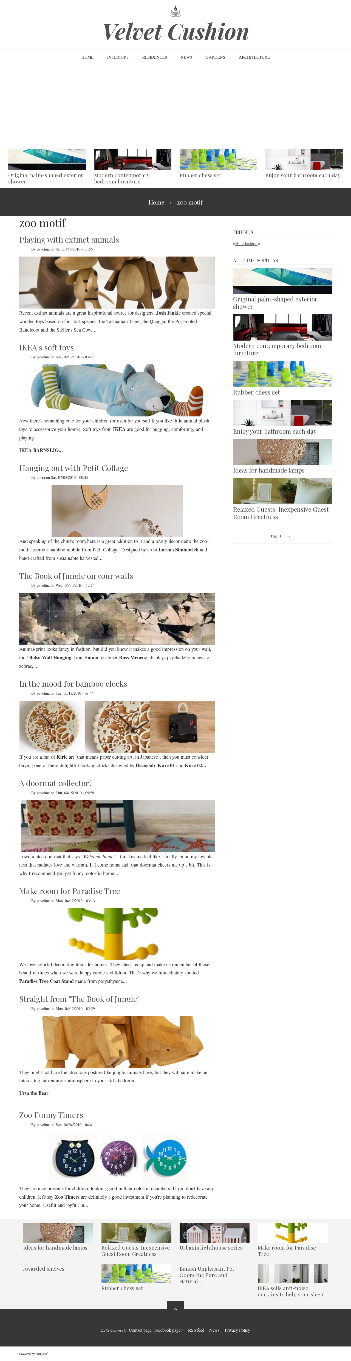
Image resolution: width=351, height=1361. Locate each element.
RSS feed (196, 1330)
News (186, 57)
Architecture (254, 57)
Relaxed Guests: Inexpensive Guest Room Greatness (281, 513)
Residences (154, 57)
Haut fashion (246, 243)
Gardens (215, 57)
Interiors (118, 57)
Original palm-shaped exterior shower (45, 178)
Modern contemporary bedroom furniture (121, 178)
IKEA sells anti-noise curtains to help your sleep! (291, 1291)
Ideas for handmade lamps (269, 470)
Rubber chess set (200, 175)
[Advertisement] (175, 106)
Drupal (40, 1353)
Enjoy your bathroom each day (303, 175)
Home (87, 57)
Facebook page (167, 1330)
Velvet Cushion (175, 30)
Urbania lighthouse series (211, 1247)
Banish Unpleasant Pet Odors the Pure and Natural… (207, 1274)
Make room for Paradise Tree (287, 1250)
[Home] (175, 10)
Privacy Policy (237, 1330)
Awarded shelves (43, 1268)
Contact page (140, 1330)
